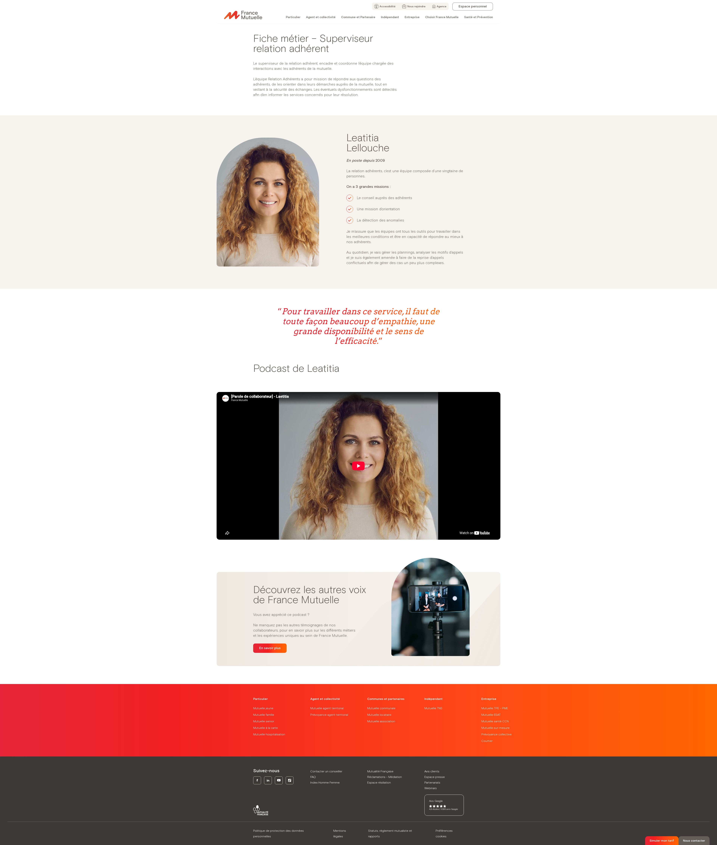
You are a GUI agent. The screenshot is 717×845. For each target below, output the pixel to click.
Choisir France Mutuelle (442, 17)
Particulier (293, 17)
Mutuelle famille (263, 714)
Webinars (430, 788)
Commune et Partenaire (358, 17)
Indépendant (390, 17)
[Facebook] (257, 780)
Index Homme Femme (325, 782)
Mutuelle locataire (379, 714)
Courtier (487, 740)
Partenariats (432, 782)
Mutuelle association (381, 721)
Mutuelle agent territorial (327, 708)
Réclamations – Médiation (384, 777)
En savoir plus (270, 648)
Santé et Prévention (478, 17)
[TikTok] (290, 780)
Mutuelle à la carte (265, 727)
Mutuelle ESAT (491, 714)
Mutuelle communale (381, 708)
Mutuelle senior (263, 721)
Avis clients (431, 771)
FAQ (313, 777)
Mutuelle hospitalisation (269, 734)
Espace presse (434, 777)
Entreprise (412, 17)
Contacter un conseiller (326, 771)
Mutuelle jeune (263, 708)
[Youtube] (279, 780)
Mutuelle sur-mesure (495, 727)
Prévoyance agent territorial (329, 714)
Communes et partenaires (385, 698)
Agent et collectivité (321, 17)
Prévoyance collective (496, 734)
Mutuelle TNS (433, 708)
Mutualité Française (380, 771)
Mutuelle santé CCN (495, 721)
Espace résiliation (379, 782)
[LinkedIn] (268, 780)
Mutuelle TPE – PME (494, 708)
